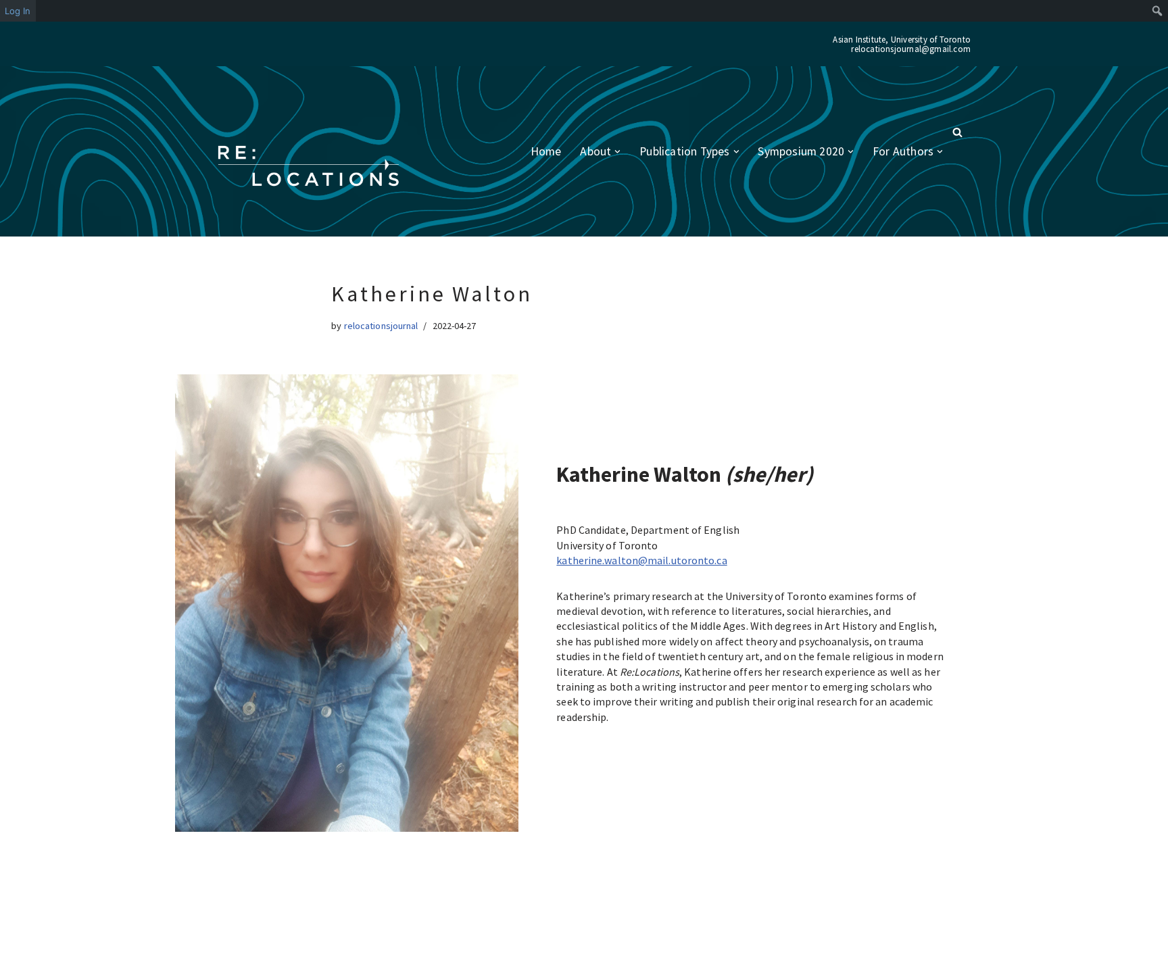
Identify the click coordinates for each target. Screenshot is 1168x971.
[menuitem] (1157, 11)
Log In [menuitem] (17, 10)
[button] (617, 152)
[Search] (957, 132)
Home (546, 151)
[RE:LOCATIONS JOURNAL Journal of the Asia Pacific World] (308, 166)
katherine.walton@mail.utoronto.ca (641, 560)
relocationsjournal (381, 326)
